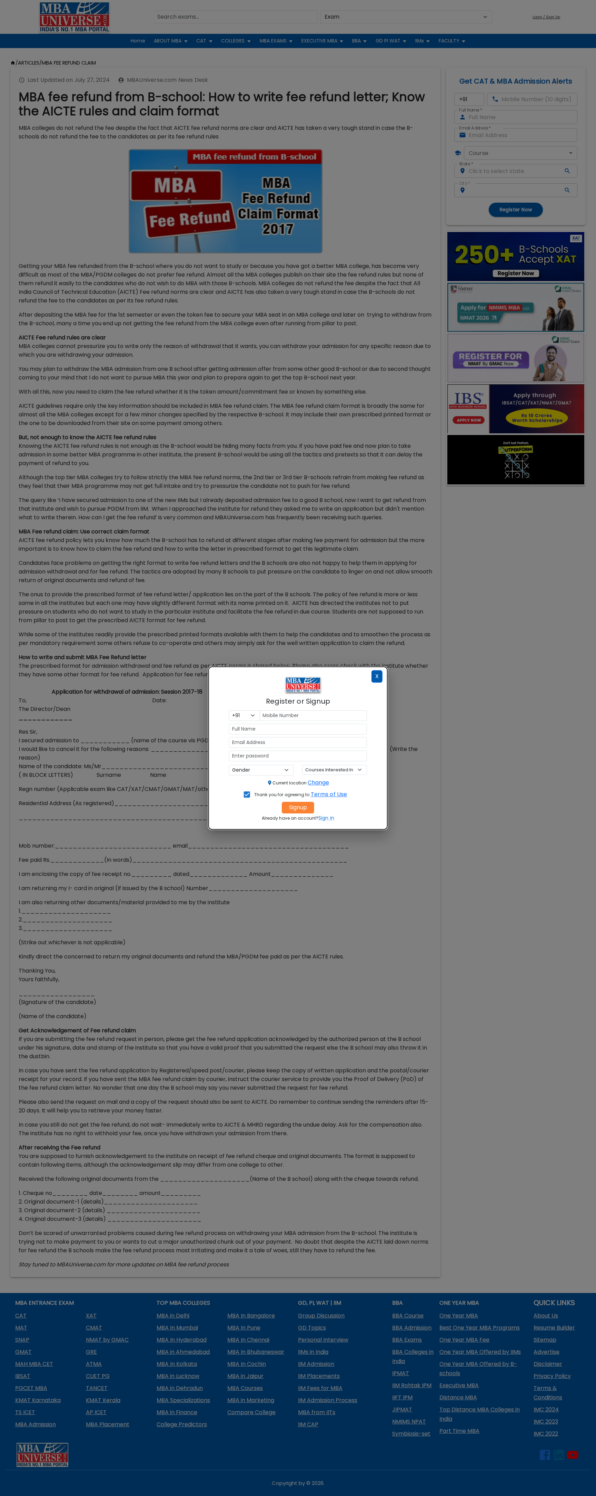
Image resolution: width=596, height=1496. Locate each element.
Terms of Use (329, 794)
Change (318, 782)
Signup (298, 807)
